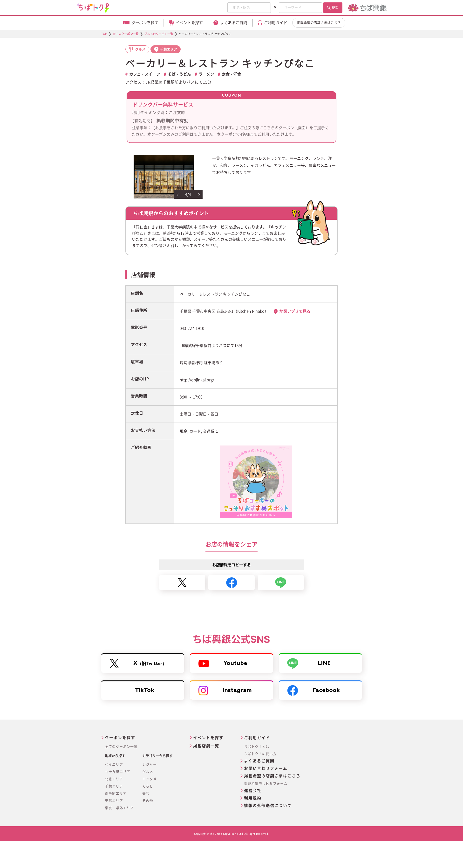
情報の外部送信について (268, 805)
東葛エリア (114, 800)
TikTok (144, 690)
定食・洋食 (231, 74)
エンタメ (149, 779)
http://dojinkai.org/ (197, 380)
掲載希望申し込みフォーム (265, 783)
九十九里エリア (117, 771)
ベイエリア (114, 764)
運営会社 (252, 790)
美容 (146, 793)
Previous (177, 194)
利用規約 (252, 798)
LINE (324, 663)
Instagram (237, 690)
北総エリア (114, 779)
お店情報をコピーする (231, 565)
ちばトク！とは (256, 746)
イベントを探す (208, 738)
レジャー (149, 764)
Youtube (235, 663)
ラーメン (206, 74)
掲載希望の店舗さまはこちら (319, 22)
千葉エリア (114, 786)
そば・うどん (179, 74)
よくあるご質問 (259, 761)
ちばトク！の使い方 (260, 754)
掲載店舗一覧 (206, 746)
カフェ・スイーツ (144, 74)
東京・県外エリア (119, 808)
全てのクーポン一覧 (121, 746)
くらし (147, 786)
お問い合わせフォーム (265, 768)
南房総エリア (116, 793)
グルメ (147, 771)
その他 (147, 800)
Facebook (326, 690)
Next (199, 194)
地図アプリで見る (294, 311)
